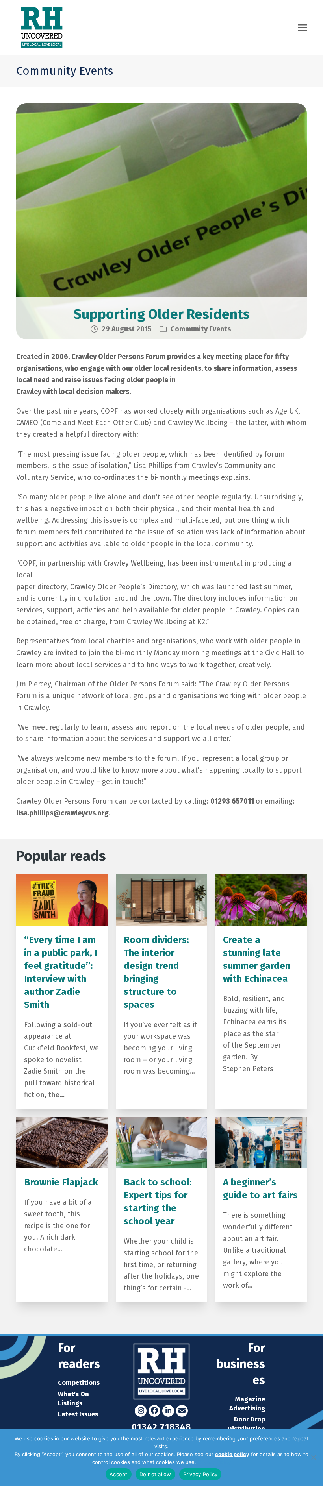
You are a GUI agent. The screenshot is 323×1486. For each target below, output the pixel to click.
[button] (302, 27)
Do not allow (155, 1474)
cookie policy (232, 1454)
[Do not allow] (313, 1457)
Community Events (201, 329)
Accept (119, 1474)
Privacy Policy (214, 1462)
